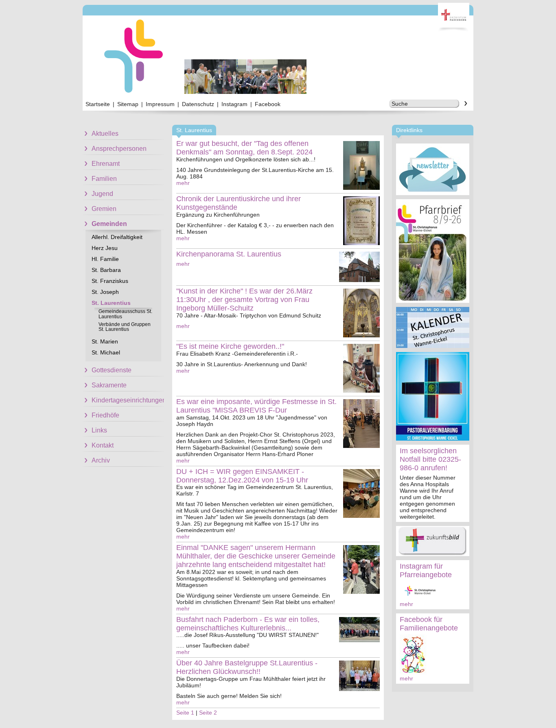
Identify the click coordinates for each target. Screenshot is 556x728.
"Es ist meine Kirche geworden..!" (230, 346)
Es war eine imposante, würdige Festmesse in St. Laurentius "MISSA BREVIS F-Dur (256, 406)
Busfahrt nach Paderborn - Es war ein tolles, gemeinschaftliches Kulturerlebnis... (248, 623)
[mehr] (432, 169)
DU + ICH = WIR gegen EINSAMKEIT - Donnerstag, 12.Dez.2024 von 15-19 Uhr (242, 475)
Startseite (97, 104)
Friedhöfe (105, 415)
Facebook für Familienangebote (429, 623)
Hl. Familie (105, 259)
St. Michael (106, 352)
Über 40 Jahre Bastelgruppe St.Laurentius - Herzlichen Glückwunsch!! (246, 667)
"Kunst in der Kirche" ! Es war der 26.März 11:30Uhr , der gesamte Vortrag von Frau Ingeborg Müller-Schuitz (244, 299)
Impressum (160, 104)
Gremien (104, 208)
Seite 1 (185, 712)
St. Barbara (106, 270)
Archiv (101, 460)
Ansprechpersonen (119, 148)
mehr (406, 604)
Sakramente (109, 385)
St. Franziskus (110, 281)
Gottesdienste (111, 370)
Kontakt (103, 445)
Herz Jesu (105, 248)
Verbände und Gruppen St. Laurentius (125, 327)
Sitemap (127, 104)
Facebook (267, 104)
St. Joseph (105, 292)
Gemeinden (109, 223)
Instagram (234, 104)
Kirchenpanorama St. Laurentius (228, 254)
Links (99, 430)
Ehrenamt (106, 163)
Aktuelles (105, 133)
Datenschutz (198, 104)
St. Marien (105, 341)
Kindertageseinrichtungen (128, 400)
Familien (104, 178)
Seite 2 (208, 712)
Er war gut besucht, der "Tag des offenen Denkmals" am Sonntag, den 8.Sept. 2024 (244, 147)
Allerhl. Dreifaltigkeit (117, 237)
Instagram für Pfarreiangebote (426, 570)
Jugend (102, 193)
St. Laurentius (111, 303)
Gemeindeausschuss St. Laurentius (125, 314)
